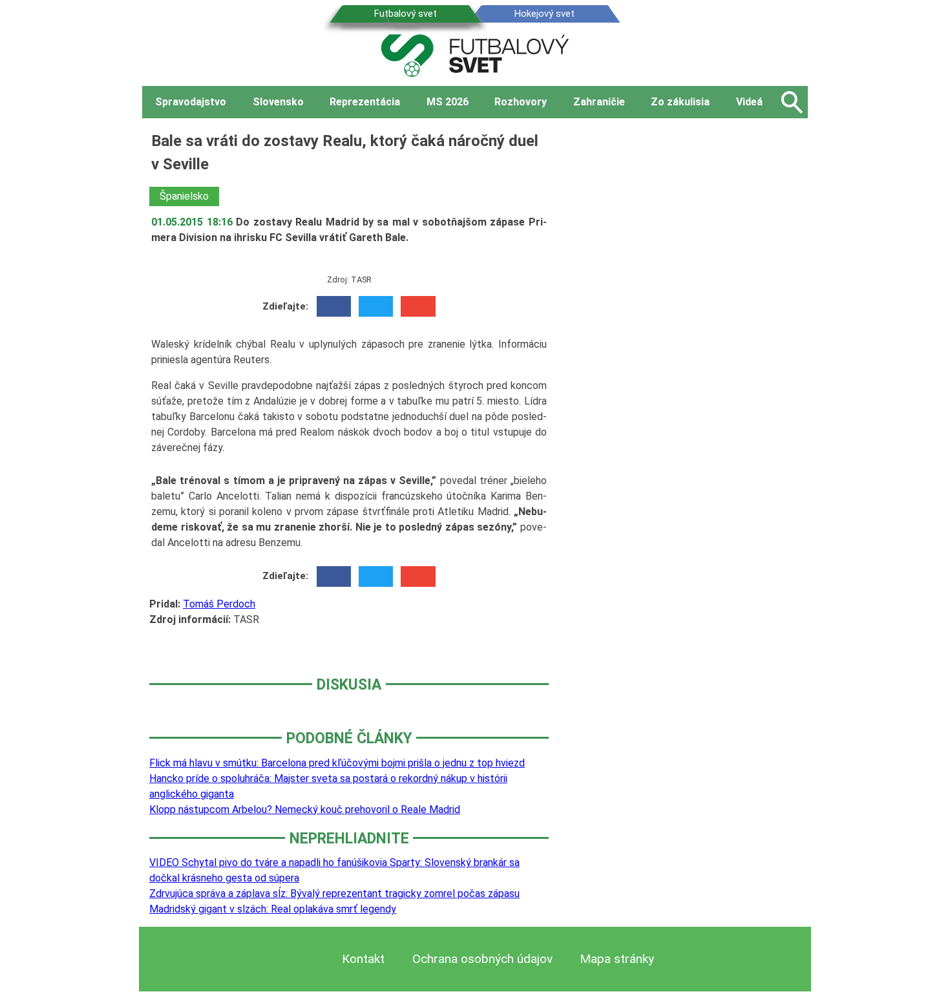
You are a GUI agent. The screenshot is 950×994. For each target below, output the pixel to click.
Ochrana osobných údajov (482, 958)
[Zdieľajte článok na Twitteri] (376, 306)
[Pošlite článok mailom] (418, 306)
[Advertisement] (688, 322)
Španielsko (184, 196)
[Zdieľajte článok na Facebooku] (334, 306)
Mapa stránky (617, 958)
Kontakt (363, 958)
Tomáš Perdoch (219, 604)
